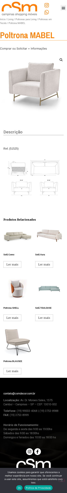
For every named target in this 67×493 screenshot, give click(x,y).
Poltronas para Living (25, 19)
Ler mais (12, 264)
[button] (63, 8)
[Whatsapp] (46, 12)
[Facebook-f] (37, 451)
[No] (61, 480)
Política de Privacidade (38, 487)
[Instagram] (46, 5)
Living (10, 19)
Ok (19, 487)
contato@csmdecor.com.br (19, 393)
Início (2, 19)
